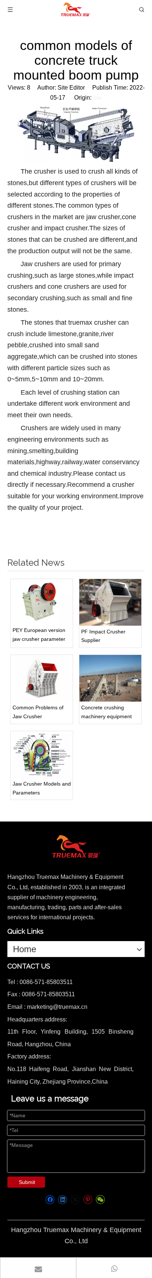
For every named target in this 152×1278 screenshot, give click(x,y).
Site (97, 98)
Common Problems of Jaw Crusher (38, 712)
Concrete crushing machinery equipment (106, 712)
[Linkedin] (62, 1199)
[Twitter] (75, 1199)
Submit (27, 1182)
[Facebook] (50, 1199)
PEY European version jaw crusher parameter (39, 634)
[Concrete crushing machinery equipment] (110, 678)
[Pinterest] (87, 1199)
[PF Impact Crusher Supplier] (110, 602)
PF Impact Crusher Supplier (103, 636)
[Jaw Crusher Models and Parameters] (42, 754)
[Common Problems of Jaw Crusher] (42, 678)
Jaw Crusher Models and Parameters (42, 788)
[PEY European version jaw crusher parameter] (42, 602)
